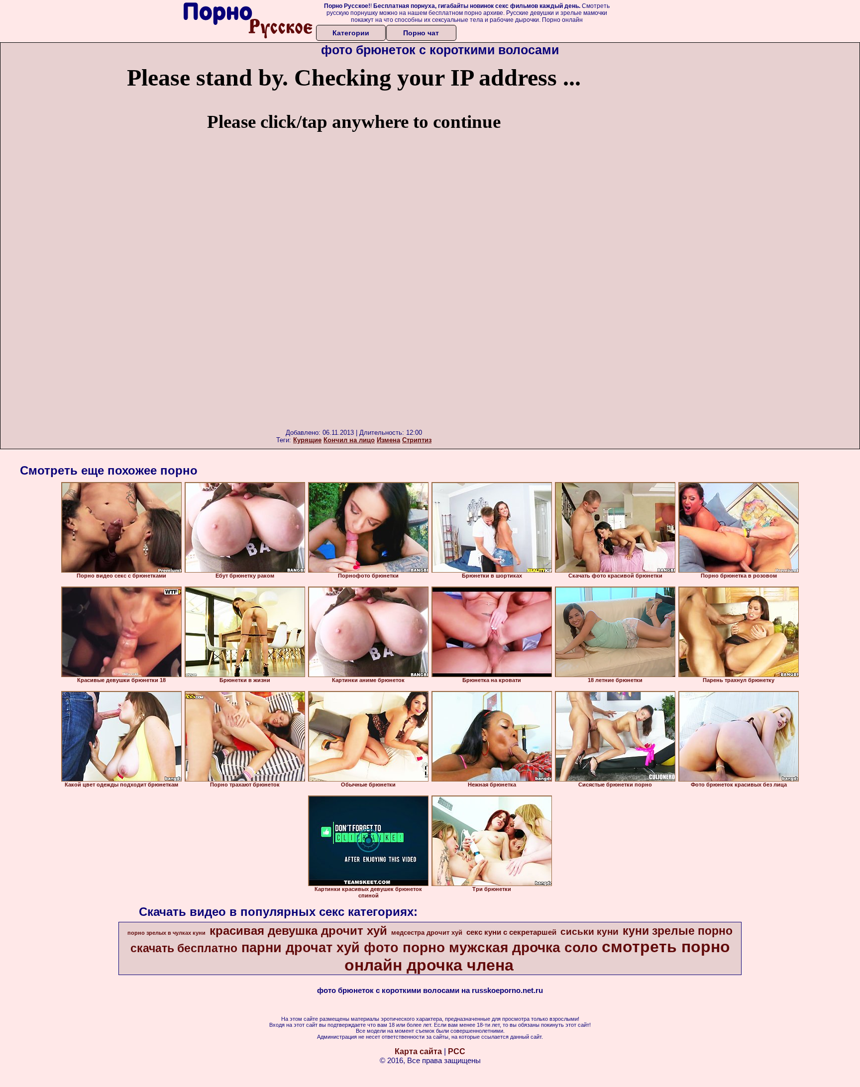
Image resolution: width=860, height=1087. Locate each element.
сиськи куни (589, 931)
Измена (388, 440)
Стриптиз (416, 440)
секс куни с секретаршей (511, 932)
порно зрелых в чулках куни (166, 933)
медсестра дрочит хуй (426, 932)
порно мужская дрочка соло (500, 947)
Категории (350, 33)
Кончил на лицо (349, 440)
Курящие (307, 440)
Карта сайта (418, 1051)
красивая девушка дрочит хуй (298, 930)
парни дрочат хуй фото (320, 947)
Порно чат (421, 33)
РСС (456, 1051)
